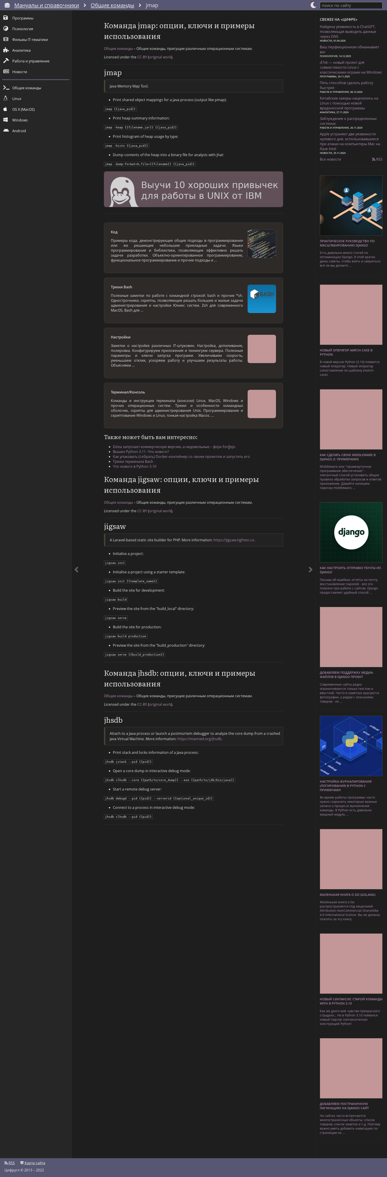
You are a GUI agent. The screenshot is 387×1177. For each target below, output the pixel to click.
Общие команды (112, 5)
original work (160, 57)
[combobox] (351, 5)
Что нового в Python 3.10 (134, 466)
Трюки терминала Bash (133, 461)
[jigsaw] (310, 584)
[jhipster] (76, 584)
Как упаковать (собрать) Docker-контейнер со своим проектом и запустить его (181, 456)
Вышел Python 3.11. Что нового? (141, 451)
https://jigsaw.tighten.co (233, 540)
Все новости (330, 159)
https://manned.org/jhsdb (199, 738)
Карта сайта (34, 1162)
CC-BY (142, 57)
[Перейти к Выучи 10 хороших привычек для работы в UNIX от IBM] (193, 189)
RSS (379, 159)
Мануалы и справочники (46, 5)
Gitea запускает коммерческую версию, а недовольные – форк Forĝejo (174, 446)
